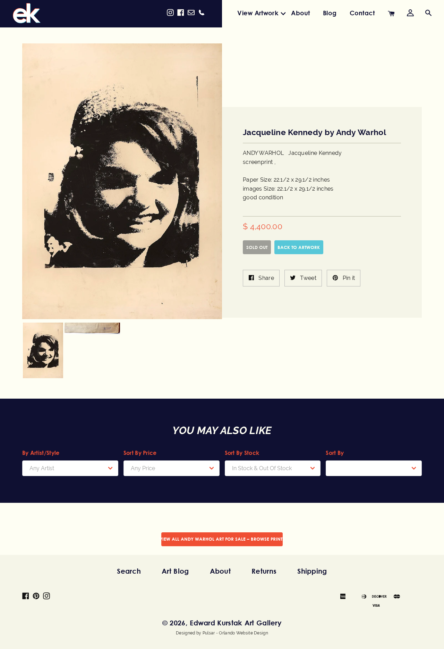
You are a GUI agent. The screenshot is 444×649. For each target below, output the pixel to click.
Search (129, 571)
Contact (362, 13)
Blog (329, 13)
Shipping (312, 571)
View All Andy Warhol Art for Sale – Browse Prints (222, 539)
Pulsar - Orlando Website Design (235, 633)
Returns (263, 571)
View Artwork (257, 13)
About (300, 13)
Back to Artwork (299, 247)
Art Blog (175, 571)
